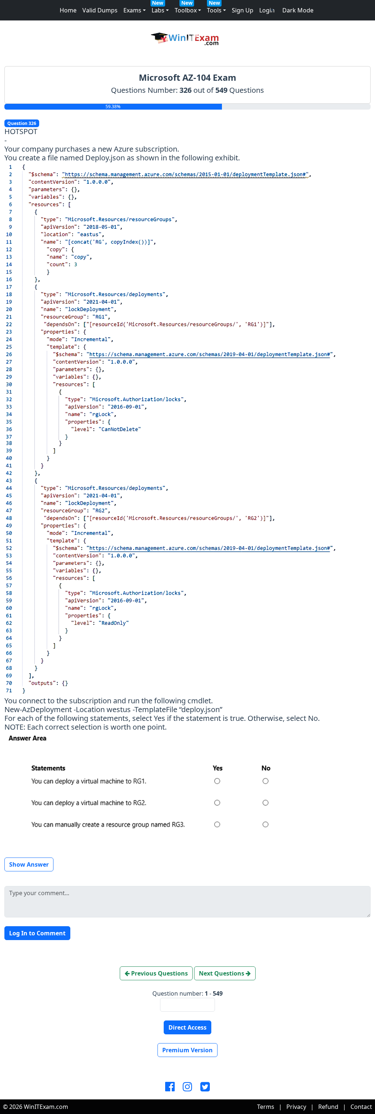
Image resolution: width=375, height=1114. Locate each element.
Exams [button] (132, 10)
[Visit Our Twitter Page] (205, 1087)
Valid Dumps (100, 10)
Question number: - (187, 993)
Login (267, 10)
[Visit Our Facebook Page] (170, 1087)
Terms (265, 1107)
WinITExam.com (46, 1107)
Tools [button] (214, 10)
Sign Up (242, 10)
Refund (328, 1107)
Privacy (296, 1107)
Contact (361, 1107)
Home (68, 10)
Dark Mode (297, 10)
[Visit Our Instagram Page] (187, 1087)
